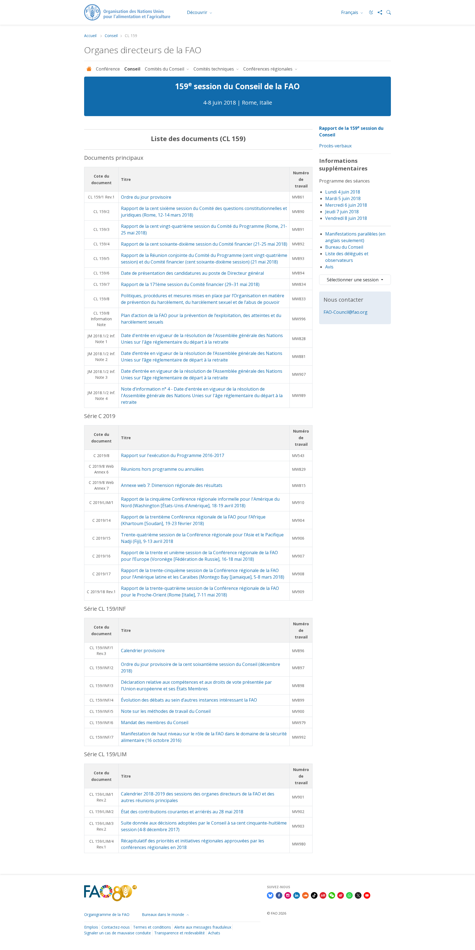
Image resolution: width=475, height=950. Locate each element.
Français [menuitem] (350, 12)
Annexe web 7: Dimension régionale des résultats (171, 485)
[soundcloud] (305, 895)
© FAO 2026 (276, 913)
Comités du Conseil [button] (165, 69)
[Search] (386, 12)
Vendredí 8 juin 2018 (346, 218)
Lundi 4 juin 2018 (342, 192)
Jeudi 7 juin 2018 (342, 212)
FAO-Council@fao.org (346, 312)
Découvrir (197, 12)
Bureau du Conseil (344, 247)
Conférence (108, 69)
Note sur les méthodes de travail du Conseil (166, 711)
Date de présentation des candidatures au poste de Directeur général (192, 273)
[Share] (377, 12)
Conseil (111, 35)
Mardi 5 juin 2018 (343, 198)
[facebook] (279, 895)
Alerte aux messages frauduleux (202, 927)
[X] (358, 895)
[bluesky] (270, 895)
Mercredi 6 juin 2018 (346, 205)
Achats (214, 932)
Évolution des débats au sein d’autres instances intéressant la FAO (189, 700)
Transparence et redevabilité (179, 932)
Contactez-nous (115, 927)
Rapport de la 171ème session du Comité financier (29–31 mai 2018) (190, 284)
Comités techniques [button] (214, 69)
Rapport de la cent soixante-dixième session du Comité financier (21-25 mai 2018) (204, 244)
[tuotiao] (323, 895)
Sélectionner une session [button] (353, 280)
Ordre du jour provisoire (146, 197)
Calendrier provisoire (143, 651)
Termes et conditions (152, 927)
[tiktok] (314, 895)
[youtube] (367, 895)
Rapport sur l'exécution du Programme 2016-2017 (172, 455)
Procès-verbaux (335, 146)
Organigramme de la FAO (106, 914)
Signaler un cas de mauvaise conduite (117, 932)
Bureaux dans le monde (163, 914)
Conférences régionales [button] (268, 69)
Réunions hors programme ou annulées (162, 469)
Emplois (91, 927)
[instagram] (288, 895)
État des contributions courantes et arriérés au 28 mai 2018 (182, 812)
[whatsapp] (349, 895)
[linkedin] (296, 895)
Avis (329, 267)
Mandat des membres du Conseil (154, 722)
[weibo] (340, 895)
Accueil (91, 35)
